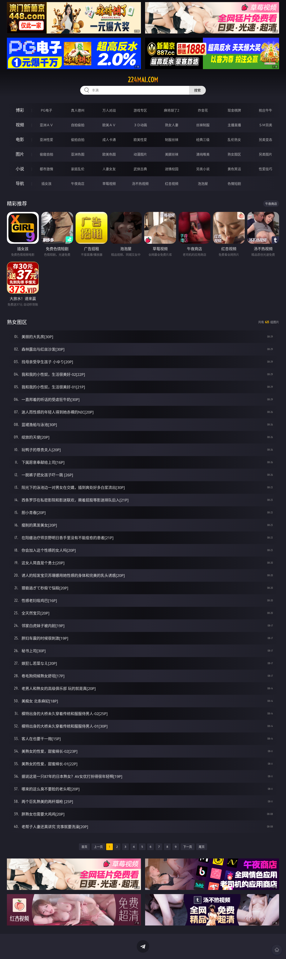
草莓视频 (109, 183)
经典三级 (203, 139)
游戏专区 (140, 110)
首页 (84, 847)
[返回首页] (277, 950)
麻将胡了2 (171, 110)
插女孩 (46, 183)
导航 (20, 183)
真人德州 (77, 110)
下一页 (187, 847)
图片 (20, 154)
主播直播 (234, 125)
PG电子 (46, 110)
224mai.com (143, 79)
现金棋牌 (234, 110)
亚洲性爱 (46, 139)
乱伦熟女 (234, 139)
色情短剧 (234, 183)
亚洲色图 (77, 154)
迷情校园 (171, 169)
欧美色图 (109, 154)
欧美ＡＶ (109, 125)
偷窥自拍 (46, 154)
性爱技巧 (265, 169)
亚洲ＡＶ (46, 125)
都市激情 (46, 169)
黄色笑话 (234, 169)
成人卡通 (109, 139)
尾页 (202, 847)
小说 (20, 169)
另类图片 (265, 154)
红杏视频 (171, 183)
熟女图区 (234, 154)
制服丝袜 (171, 139)
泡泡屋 (203, 183)
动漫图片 (140, 154)
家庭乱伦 (77, 169)
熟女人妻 (171, 125)
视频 (20, 125)
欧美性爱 (140, 139)
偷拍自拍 (77, 139)
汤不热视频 (140, 183)
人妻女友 (109, 169)
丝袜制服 (203, 125)
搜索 (197, 90)
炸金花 (203, 110)
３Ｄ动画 (140, 125)
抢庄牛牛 (265, 110)
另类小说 (203, 169)
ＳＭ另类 (265, 125)
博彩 (20, 110)
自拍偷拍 (77, 125)
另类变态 (265, 139)
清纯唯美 (203, 154)
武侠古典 (140, 169)
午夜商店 (77, 183)
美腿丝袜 (171, 154)
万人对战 (109, 110)
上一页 (98, 847)
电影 (20, 139)
